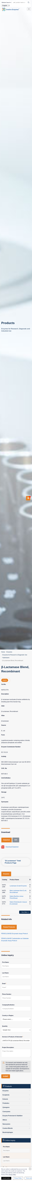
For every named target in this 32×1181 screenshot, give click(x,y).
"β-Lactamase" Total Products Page (13, 862)
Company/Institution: (8, 1005)
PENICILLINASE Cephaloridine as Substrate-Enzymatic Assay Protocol (15, 939)
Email (4, 983)
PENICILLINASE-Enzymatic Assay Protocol (14, 933)
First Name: (5, 962)
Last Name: (5, 973)
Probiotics (6, 1103)
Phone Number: (7, 994)
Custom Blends (8, 1128)
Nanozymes (6, 1124)
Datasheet (6, 840)
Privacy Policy (12, 1174)
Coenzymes (6, 1111)
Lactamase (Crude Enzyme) (18, 886)
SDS (15, 840)
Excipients (6, 1095)
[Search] (28, 2)
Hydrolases (5, 657)
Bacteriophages (8, 1132)
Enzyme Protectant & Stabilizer (13, 1115)
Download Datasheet (11, 847)
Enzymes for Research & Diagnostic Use (14, 655)
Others (5, 1120)
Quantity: (5, 1026)
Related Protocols (9, 927)
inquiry (5, 680)
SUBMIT (5, 1076)
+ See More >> (24, 912)
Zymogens (6, 1107)
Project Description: (8, 1047)
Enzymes (9, 652)
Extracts (5, 1099)
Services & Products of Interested (12, 1036)
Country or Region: (8, 1015)
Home (3, 652)
